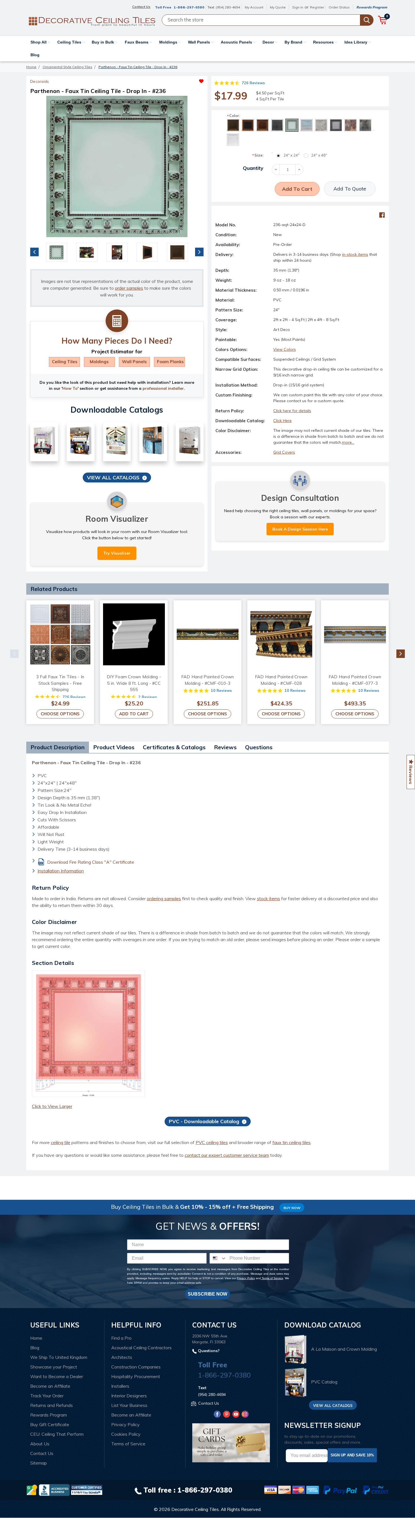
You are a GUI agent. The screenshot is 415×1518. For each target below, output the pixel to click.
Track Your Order (47, 1395)
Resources (324, 42)
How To (70, 388)
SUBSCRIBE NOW (207, 1294)
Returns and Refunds (51, 1405)
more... (348, 442)
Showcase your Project (53, 1367)
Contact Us (41, 1453)
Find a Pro (121, 1338)
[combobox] (218, 1258)
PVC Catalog (324, 1382)
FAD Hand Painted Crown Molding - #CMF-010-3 (207, 680)
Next (199, 252)
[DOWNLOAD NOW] (54, 1489)
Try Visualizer (116, 553)
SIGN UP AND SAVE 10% (352, 1455)
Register (317, 7)
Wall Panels (199, 42)
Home (36, 1338)
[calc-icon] (116, 321)
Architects (121, 1357)
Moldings (168, 42)
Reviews (225, 747)
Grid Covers (284, 452)
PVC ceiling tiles (212, 1142)
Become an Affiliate (50, 1386)
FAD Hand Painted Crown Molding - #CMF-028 (281, 680)
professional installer (163, 388)
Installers (120, 1386)
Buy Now (291, 1208)
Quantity (253, 168)
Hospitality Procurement (135, 1376)
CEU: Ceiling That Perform (57, 1434)
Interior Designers (129, 1395)
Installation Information (61, 871)
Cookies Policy (126, 1434)
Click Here (282, 420)
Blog (35, 55)
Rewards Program (371, 7)
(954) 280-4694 (228, 7)
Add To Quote (349, 188)
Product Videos (113, 747)
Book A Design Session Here (300, 529)
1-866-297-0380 (189, 7)
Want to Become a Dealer (56, 1376)
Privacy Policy (246, 1278)
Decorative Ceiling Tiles (195, 1509)
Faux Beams (137, 42)
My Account (254, 7)
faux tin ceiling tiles (291, 1142)
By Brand (294, 42)
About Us (39, 1443)
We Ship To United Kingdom (58, 1357)
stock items (268, 898)
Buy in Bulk (103, 42)
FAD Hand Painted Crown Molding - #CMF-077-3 (355, 680)
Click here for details (292, 410)
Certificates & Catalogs (174, 747)
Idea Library (356, 42)
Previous (34, 252)
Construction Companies (136, 1367)
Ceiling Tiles (69, 42)
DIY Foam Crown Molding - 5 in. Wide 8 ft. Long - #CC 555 (134, 683)
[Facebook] (382, 215)
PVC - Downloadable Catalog (204, 1121)
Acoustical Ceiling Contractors (141, 1347)
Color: (233, 115)
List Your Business (129, 1405)
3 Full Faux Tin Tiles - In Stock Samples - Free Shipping (60, 683)
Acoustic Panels (237, 42)
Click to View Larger (52, 1106)
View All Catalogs (113, 477)
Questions (258, 747)
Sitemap (38, 1463)
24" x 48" (319, 155)
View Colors (284, 349)
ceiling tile (60, 1142)
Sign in (297, 7)
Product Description (57, 747)
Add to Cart (134, 713)
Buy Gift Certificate (49, 1424)
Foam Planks (170, 361)
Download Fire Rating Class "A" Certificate (90, 862)
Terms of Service (272, 1278)
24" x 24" (291, 155)
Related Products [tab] (53, 588)
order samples (129, 288)
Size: (257, 155)
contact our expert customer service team (227, 1155)
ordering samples (164, 898)
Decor (269, 42)
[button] (160, 79)
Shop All (39, 42)
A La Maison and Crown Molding (344, 1349)
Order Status (339, 7)
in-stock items (355, 254)
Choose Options (60, 713)
